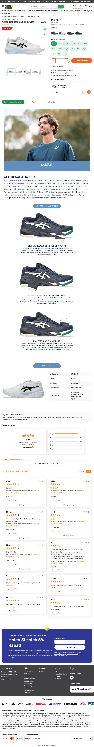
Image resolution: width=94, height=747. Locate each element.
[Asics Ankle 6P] (54, 86)
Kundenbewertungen (28, 442)
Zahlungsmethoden (30, 678)
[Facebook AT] (72, 678)
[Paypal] (19, 738)
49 (64, 54)
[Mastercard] (12, 738)
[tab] (13, 102)
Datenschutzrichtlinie (59, 655)
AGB (56, 671)
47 (54, 54)
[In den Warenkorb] (89, 92)
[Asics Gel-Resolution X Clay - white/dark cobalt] (62, 33)
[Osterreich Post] (38, 738)
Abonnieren (71, 647)
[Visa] (5, 738)
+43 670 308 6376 (13, 1)
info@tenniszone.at (11, 674)
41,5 (73, 44)
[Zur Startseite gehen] (7, 7)
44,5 (66, 49)
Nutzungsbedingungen (60, 654)
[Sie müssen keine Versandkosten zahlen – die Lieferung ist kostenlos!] (67, 73)
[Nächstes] (42, 47)
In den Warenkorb (81, 61)
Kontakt (41, 671)
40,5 (66, 44)
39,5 (53, 44)
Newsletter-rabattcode (72, 654)
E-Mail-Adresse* (59, 638)
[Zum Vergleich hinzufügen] (45, 34)
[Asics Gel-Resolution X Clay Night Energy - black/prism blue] (70, 33)
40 (60, 44)
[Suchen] (61, 6)
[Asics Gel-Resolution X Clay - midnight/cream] (54, 33)
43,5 (53, 49)
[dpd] (27, 738)
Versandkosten (28, 676)
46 (78, 49)
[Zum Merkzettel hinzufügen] (45, 29)
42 (79, 44)
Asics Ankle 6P (62, 87)
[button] (5, 459)
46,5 (84, 49)
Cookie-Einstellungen (72, 669)
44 (60, 49)
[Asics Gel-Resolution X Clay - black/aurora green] (78, 33)
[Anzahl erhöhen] (67, 60)
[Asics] (43, 22)
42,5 (85, 44)
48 (59, 54)
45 (72, 49)
